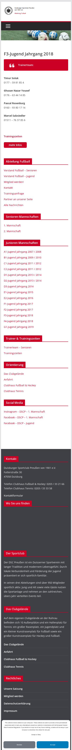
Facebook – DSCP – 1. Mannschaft (23, 417)
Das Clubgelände (14, 373)
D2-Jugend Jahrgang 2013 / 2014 (22, 280)
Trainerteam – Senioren (17, 347)
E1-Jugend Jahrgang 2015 (18, 292)
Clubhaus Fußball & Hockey (20, 385)
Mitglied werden (13, 696)
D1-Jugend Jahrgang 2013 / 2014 (22, 274)
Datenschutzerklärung (17, 703)
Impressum (10, 710)
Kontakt (8, 187)
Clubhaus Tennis (14, 391)
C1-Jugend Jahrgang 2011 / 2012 (22, 263)
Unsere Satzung (13, 688)
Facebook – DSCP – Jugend (19, 423)
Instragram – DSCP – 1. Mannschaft (24, 411)
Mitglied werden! (14, 182)
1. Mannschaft (12, 225)
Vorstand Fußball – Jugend (19, 176)
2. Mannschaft (12, 231)
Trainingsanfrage (14, 193)
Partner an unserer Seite (18, 199)
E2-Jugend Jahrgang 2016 (18, 298)
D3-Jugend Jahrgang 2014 (19, 286)
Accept (52, 745)
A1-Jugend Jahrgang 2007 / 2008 (22, 251)
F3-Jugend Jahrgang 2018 (18, 315)
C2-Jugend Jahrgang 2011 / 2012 (22, 269)
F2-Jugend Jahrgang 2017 (18, 309)
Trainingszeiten (13, 136)
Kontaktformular (13, 495)
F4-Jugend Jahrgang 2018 (18, 321)
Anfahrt (8, 379)
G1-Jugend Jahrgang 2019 (19, 327)
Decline (19, 745)
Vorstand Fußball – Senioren (20, 170)
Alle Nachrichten (13, 205)
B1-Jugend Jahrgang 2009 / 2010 (22, 257)
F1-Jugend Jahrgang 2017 (18, 303)
